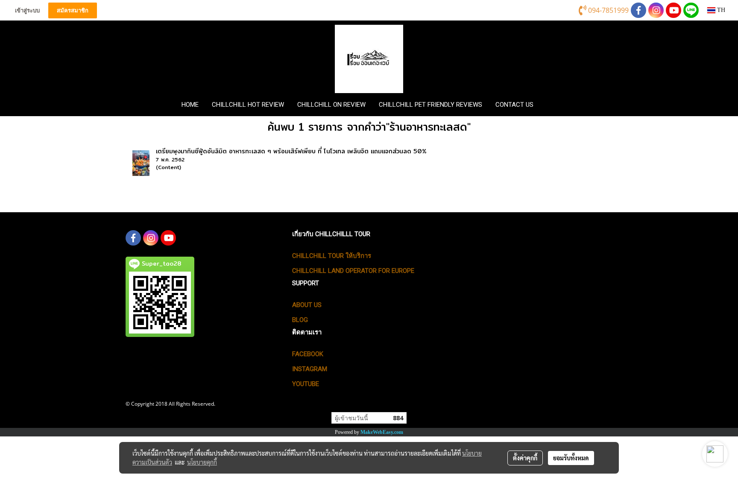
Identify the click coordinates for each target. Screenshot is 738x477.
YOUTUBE (305, 384)
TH (720, 10)
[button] (554, 105)
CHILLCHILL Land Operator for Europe (353, 271)
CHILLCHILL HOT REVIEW (248, 104)
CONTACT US (514, 104)
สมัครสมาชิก (72, 10)
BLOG (300, 320)
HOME (190, 104)
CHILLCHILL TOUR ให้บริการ (331, 256)
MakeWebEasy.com (381, 432)
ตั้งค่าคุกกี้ (525, 458)
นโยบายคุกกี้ (202, 462)
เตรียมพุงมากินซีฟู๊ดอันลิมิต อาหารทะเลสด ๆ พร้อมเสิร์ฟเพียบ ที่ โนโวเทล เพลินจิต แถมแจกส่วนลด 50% (291, 151)
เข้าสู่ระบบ (27, 10)
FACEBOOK (307, 354)
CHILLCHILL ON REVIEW (331, 104)
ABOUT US (307, 305)
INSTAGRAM (309, 369)
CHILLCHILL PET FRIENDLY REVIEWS (430, 104)
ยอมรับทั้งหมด (571, 458)
